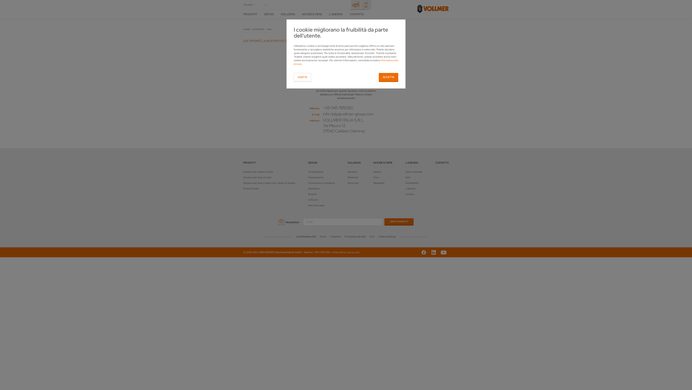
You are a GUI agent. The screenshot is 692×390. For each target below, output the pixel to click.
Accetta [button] (388, 77)
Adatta (302, 77)
